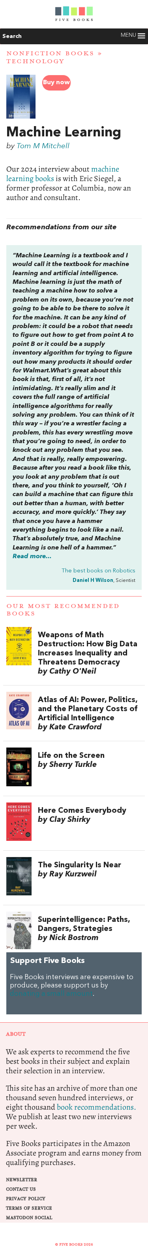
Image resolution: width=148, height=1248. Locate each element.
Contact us (21, 1189)
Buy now (56, 82)
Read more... (32, 556)
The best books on (98, 571)
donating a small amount (51, 994)
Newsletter (21, 1180)
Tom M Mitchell (43, 146)
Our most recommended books (63, 610)
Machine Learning (63, 133)
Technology (35, 61)
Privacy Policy (25, 1199)
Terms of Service (29, 1208)
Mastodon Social (29, 1218)
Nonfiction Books (50, 53)
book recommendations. (96, 1107)
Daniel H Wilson (93, 580)
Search (12, 36)
